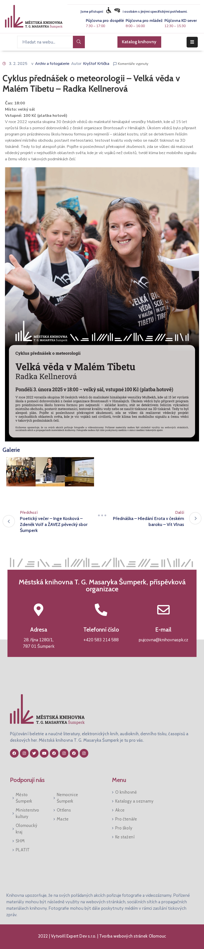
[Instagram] (24, 753)
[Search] (79, 42)
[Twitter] (34, 753)
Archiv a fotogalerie (52, 63)
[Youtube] (44, 753)
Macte (62, 819)
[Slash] (102, 515)
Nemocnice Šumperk (67, 798)
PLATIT (23, 849)
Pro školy (123, 827)
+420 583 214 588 (101, 640)
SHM (20, 840)
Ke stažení (125, 836)
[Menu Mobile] (192, 42)
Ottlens (64, 810)
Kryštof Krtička (96, 63)
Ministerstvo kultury (27, 813)
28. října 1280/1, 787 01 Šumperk (38, 643)
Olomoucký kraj (26, 828)
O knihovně (126, 792)
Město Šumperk (24, 798)
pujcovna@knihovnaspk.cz (163, 640)
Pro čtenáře (126, 819)
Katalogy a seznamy (134, 801)
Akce (119, 810)
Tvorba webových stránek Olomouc (132, 936)
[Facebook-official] (14, 753)
